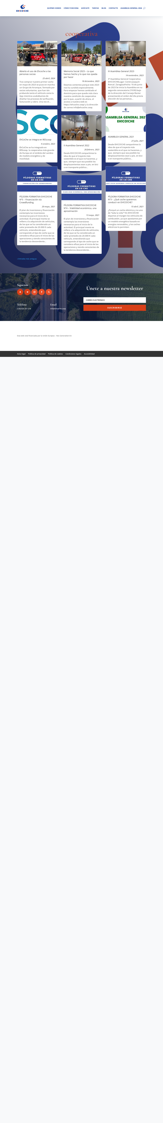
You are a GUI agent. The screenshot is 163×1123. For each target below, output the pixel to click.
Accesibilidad (89, 354)
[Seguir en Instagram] (34, 292)
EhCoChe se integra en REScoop (35, 139)
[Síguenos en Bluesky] (20, 292)
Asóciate (85, 8)
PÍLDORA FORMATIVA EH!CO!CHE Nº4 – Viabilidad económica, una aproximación (80, 208)
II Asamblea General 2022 (76, 145)
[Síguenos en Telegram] (27, 292)
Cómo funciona (71, 8)
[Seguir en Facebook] (42, 292)
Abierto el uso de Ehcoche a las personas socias (35, 73)
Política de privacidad (36, 354)
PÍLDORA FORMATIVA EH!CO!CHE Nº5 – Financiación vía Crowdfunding (35, 199)
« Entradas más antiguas (27, 259)
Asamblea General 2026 (131, 8)
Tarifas (95, 8)
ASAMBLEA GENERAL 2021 (121, 136)
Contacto (113, 8)
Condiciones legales (73, 354)
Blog (104, 8)
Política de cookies (55, 354)
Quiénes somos (54, 8)
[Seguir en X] (49, 292)
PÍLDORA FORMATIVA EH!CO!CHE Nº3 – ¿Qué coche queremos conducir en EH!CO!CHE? (124, 199)
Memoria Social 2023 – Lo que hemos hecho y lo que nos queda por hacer (80, 74)
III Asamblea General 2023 (121, 71)
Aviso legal (21, 354)
